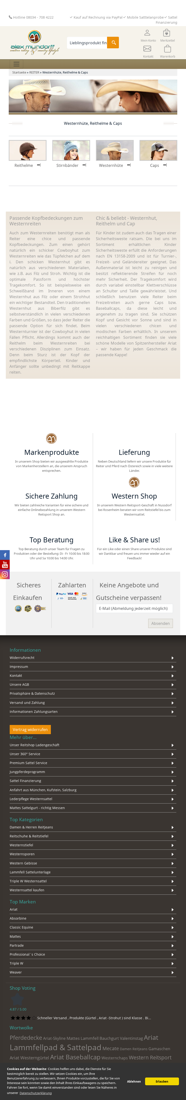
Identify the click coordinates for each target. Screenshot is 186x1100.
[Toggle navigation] (16, 64)
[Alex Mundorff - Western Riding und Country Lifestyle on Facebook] (5, 555)
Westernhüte (111, 165)
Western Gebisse (23, 863)
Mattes (15, 936)
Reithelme (24, 165)
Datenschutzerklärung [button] (36, 1093)
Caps (154, 165)
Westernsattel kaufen (27, 890)
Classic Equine (21, 927)
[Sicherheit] (30, 608)
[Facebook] (109, 527)
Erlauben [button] (162, 1081)
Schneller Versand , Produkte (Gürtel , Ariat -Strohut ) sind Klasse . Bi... (94, 1018)
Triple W (16, 963)
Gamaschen (159, 1048)
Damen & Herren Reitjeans (31, 827)
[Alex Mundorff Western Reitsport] (51, 439)
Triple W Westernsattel (28, 881)
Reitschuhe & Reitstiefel (29, 836)
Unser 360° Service (25, 754)
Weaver (16, 972)
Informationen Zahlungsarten (34, 711)
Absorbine (18, 918)
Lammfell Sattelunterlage (30, 872)
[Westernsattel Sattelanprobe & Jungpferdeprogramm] (134, 483)
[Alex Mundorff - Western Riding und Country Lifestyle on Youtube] (5, 564)
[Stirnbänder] (71, 150)
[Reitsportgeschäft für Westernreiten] (51, 483)
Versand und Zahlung (27, 702)
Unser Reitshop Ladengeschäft (34, 745)
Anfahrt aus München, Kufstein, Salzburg (43, 790)
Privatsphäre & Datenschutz (32, 693)
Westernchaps (114, 1058)
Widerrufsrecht (22, 657)
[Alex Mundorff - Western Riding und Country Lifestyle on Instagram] (5, 574)
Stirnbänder (67, 165)
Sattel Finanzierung (25, 780)
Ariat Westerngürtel (29, 1058)
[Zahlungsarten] (72, 595)
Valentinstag (131, 1038)
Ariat (13, 909)
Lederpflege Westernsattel (31, 799)
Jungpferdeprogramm (27, 771)
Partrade (17, 945)
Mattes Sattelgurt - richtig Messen (37, 807)
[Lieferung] (134, 439)
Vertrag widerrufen (30, 729)
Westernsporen (22, 854)
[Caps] (158, 150)
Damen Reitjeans (133, 1049)
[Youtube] (160, 527)
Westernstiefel (21, 845)
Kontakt (16, 675)
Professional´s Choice (27, 954)
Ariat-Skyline (54, 1038)
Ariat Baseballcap (75, 1057)
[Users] (51, 527)
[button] (148, 35)
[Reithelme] (27, 150)
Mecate (110, 1048)
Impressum (19, 666)
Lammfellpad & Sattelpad (55, 1047)
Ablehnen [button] (134, 1081)
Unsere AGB (19, 684)
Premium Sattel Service (28, 762)
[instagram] (134, 527)
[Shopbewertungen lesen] (17, 999)
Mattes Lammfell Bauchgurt (93, 1038)
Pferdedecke (26, 1037)
